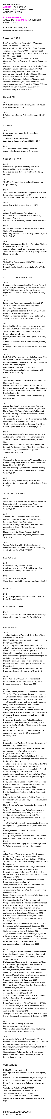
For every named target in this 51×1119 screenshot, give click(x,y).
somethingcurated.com (13, 84)
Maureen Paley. (11, 4)
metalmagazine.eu (11, 58)
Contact (8, 12)
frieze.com (7, 79)
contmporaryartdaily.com (14, 53)
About (32, 9)
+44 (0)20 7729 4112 (12, 1114)
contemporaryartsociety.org (15, 66)
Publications (10, 9)
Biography (21, 20)
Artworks (8, 20)
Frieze (5, 48)
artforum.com (9, 74)
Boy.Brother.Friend (11, 43)
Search (19, 12)
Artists (7, 7)
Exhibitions (20, 7)
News (23, 9)
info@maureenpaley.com (17, 1112)
